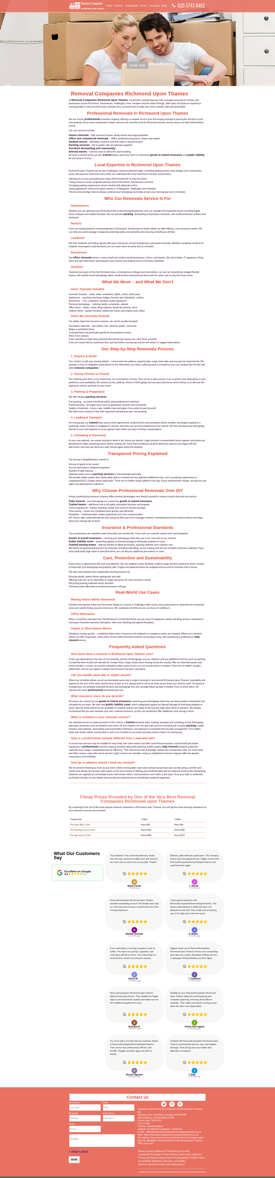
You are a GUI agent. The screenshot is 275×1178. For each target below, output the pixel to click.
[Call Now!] (192, 5)
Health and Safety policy (171, 1164)
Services (118, 5)
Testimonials (131, 5)
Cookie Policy (197, 1158)
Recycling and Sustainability (173, 1158)
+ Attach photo (79, 1151)
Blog (164, 5)
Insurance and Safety (174, 1161)
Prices (143, 5)
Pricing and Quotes (148, 1158)
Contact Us (154, 5)
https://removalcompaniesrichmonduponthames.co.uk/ (171, 1135)
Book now (137, 65)
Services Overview (147, 1164)
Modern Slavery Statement (151, 1151)
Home (109, 5)
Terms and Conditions (190, 1154)
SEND (74, 1159)
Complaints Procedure (149, 1154)
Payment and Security (178, 1151)
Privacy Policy (170, 1154)
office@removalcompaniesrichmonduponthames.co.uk (173, 1132)
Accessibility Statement (150, 1161)
